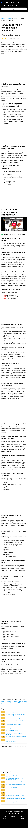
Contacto (12, 816)
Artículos (3, 6)
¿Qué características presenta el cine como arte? (16, 737)
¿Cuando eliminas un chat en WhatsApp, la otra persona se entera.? (15, 740)
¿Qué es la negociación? (11, 787)
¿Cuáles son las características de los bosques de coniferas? (14, 779)
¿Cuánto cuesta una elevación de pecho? (15, 798)
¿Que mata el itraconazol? (12, 730)
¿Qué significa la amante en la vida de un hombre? (15, 721)
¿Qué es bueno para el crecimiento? (14, 792)
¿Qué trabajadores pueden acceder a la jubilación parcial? (15, 727)
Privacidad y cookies (22, 817)
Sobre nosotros (5, 817)
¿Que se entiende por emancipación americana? (14, 734)
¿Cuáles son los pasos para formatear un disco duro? (15, 775)
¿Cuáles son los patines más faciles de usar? (16, 711)
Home (3, 18)
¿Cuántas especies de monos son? (14, 781)
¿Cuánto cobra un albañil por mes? (14, 724)
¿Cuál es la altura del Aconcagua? (13, 718)
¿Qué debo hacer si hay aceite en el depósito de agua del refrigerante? (16, 801)
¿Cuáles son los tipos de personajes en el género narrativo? (15, 715)
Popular (18, 6)
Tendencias (11, 6)
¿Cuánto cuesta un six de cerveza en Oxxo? (16, 790)
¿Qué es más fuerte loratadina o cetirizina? (15, 784)
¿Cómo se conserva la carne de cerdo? (15, 795)
